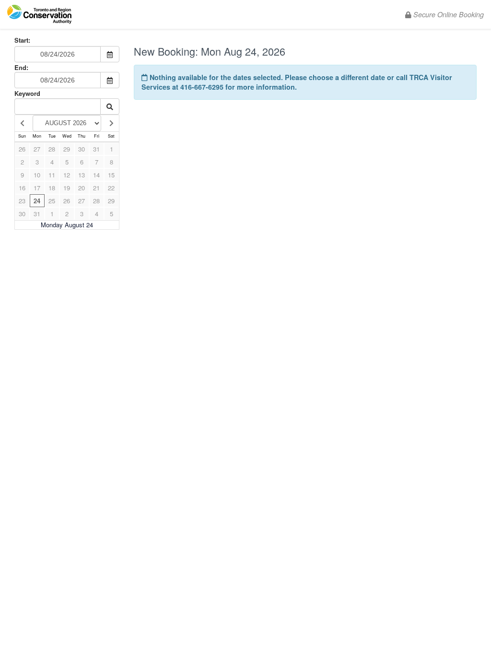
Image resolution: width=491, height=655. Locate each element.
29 (66, 148)
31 (96, 148)
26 (22, 148)
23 (22, 200)
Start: (22, 40)
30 (81, 148)
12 (66, 174)
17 (37, 187)
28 (51, 148)
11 (51, 174)
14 (96, 174)
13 (81, 174)
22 (111, 187)
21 (96, 187)
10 (37, 174)
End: (21, 67)
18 (51, 187)
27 (37, 148)
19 (66, 187)
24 (37, 200)
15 (111, 174)
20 (81, 187)
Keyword (27, 93)
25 (51, 200)
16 (22, 187)
